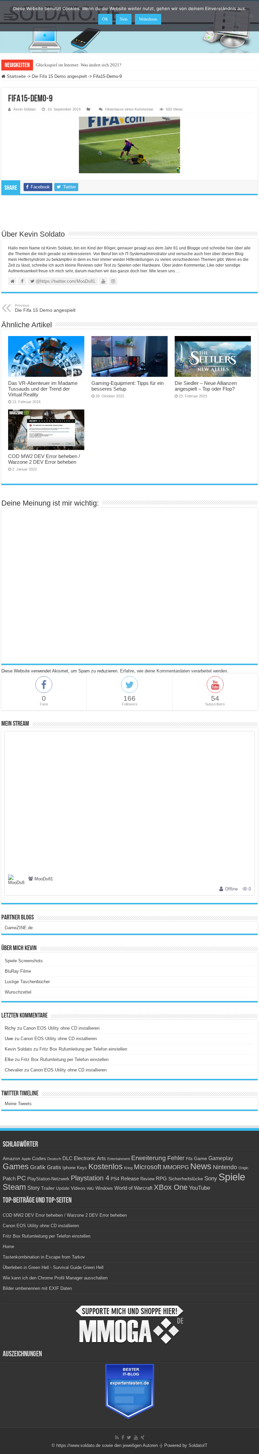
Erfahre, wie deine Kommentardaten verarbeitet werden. (174, 670)
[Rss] (116, 1437)
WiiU (90, 1188)
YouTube (199, 1188)
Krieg (128, 1168)
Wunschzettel (18, 992)
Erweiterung (148, 1157)
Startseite (15, 76)
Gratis (54, 1167)
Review (147, 1179)
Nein (123, 19)
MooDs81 (43, 879)
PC (21, 1178)
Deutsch (54, 1159)
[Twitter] (129, 1437)
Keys (82, 1167)
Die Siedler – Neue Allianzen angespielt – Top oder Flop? (206, 386)
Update (62, 1188)
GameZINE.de (19, 927)
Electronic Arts (90, 1158)
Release (130, 1178)
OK (105, 19)
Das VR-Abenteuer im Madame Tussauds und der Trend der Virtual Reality (43, 388)
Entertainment (118, 1159)
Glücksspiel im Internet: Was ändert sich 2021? (78, 64)
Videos (78, 1188)
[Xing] (142, 1437)
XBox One (171, 1187)
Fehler (175, 1158)
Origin (243, 1168)
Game (200, 1158)
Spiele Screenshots (24, 960)
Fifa (189, 1158)
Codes (39, 1158)
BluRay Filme (18, 971)
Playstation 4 (90, 1178)
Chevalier (14, 1069)
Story (33, 1188)
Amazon (11, 1158)
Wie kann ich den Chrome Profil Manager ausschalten (55, 1277)
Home (8, 1246)
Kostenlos (105, 1166)
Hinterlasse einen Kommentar (129, 109)
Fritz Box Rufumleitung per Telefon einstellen (83, 1049)
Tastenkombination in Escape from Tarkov (44, 1257)
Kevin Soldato (24, 109)
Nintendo (225, 1167)
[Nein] (250, 15)
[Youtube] (136, 1437)
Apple (26, 1159)
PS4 (115, 1178)
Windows (104, 1188)
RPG (161, 1178)
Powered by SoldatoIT (185, 1445)
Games (16, 1166)
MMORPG (176, 1167)
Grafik (38, 1167)
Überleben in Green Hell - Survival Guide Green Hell (53, 1267)
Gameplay (220, 1158)
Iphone (69, 1167)
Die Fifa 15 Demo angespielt (59, 76)
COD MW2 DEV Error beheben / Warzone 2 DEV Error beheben (44, 459)
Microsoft (148, 1167)
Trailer (48, 1188)
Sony (210, 1178)
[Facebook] (123, 1437)
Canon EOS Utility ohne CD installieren (61, 1028)
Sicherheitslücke (185, 1178)
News (200, 1166)
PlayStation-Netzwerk (48, 1178)
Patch (9, 1178)
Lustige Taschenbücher (27, 981)
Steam (14, 1187)
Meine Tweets (18, 1103)
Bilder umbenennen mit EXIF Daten (37, 1288)
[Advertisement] (129, 212)
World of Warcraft (133, 1188)
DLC (67, 1158)
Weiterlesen (148, 19)
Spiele (232, 1176)
